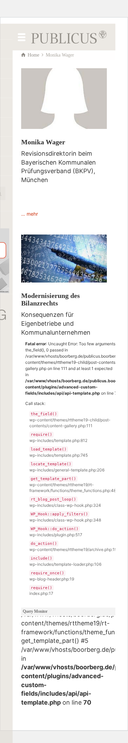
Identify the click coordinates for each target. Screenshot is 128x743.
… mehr (29, 214)
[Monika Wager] (64, 98)
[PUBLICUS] (68, 36)
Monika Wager (43, 142)
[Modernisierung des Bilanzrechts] (64, 259)
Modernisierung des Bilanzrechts (50, 299)
